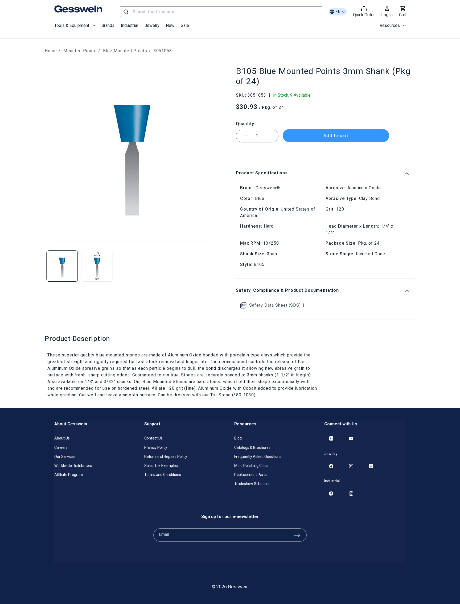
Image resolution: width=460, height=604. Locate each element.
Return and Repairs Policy (165, 456)
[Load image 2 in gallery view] (97, 266)
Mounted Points (80, 50)
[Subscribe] (297, 535)
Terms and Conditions (162, 474)
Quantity (245, 123)
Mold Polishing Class (251, 465)
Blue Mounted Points (125, 50)
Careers (61, 447)
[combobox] (221, 11)
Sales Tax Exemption (161, 465)
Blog (238, 438)
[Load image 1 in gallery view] (62, 266)
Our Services (65, 456)
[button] (74, 25)
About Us (62, 438)
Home (51, 50)
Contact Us (153, 438)
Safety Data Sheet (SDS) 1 (277, 305)
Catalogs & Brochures (252, 447)
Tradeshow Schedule (252, 484)
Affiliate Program (68, 474)
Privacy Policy (155, 447)
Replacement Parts (250, 474)
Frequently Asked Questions (257, 456)
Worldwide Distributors (73, 465)
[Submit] (126, 11)
